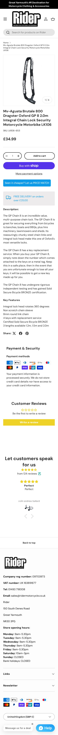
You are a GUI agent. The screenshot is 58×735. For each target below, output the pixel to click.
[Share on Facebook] (20, 333)
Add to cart (39, 155)
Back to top (29, 542)
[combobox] (29, 32)
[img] (29, 470)
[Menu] (5, 19)
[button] (52, 19)
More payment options (29, 173)
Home (6, 42)
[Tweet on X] (14, 333)
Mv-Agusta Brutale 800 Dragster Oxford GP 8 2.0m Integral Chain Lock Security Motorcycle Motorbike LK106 (26, 48)
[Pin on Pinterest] (27, 333)
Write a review (29, 422)
